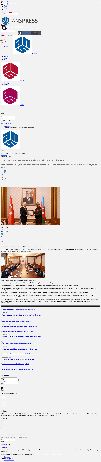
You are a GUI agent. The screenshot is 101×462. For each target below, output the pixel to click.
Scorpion (59, 454)
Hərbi (9, 156)
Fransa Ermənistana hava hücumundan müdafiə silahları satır (22, 315)
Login (2, 121)
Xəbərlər (6, 56)
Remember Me (7, 120)
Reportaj (6, 83)
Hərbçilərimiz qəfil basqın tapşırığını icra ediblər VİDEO (20, 349)
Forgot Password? (6, 123)
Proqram (3, 407)
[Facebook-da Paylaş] (5, 171)
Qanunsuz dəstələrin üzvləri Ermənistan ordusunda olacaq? (21, 337)
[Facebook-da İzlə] (2, 421)
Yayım (3, 395)
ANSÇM (22, 105)
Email (2, 380)
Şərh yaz (6, 375)
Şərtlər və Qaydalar (9, 460)
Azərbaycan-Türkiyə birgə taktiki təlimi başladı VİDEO (19, 326)
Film (2, 408)
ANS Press (35, 54)
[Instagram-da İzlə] (2, 428)
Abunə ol (3, 441)
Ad (1, 378)
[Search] (10, 12)
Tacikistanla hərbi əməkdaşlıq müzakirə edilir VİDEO (19, 359)
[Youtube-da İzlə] (2, 426)
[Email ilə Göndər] (5, 182)
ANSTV (22, 80)
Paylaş (2, 384)
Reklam (6, 6)
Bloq (5, 58)
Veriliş (6, 84)
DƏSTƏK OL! (4, 447)
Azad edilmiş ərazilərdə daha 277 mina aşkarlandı (18, 369)
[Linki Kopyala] (5, 179)
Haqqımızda (7, 8)
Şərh (2, 383)
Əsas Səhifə (7, 126)
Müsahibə (6, 59)
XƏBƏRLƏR (4, 156)
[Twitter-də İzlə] (1, 423)
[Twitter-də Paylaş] (5, 173)
